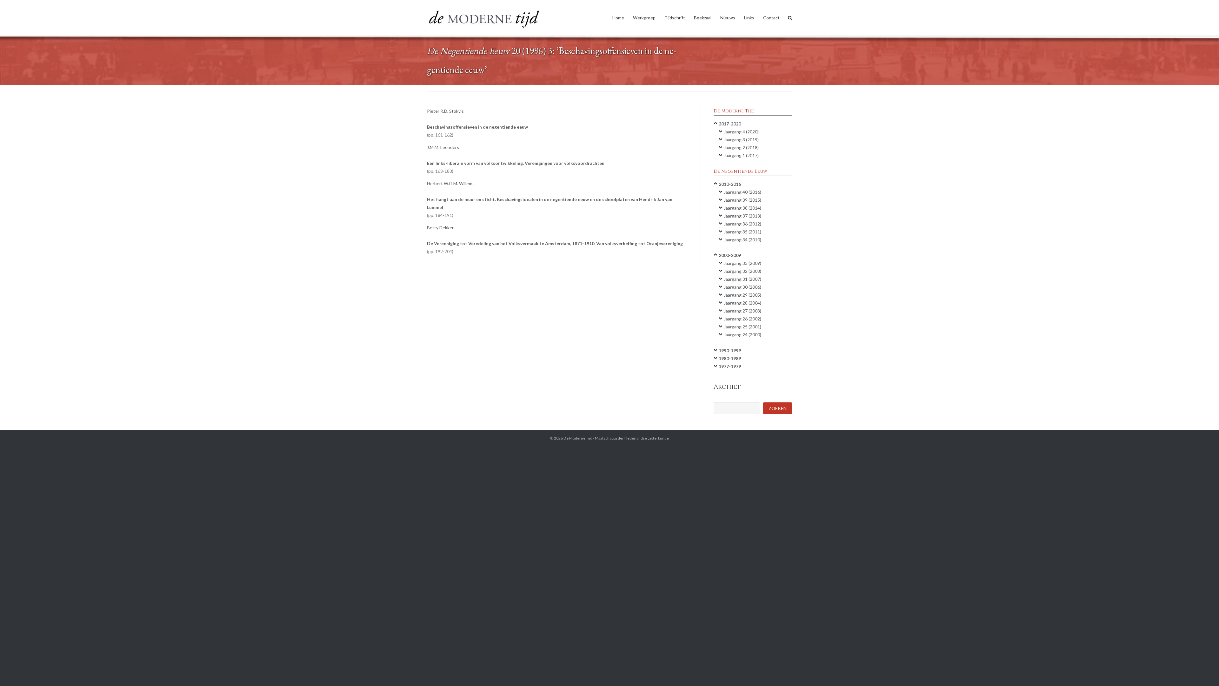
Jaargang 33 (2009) (742, 263)
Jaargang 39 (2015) (742, 200)
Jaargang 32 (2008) (742, 271)
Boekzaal (702, 17)
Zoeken (778, 408)
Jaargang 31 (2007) (742, 279)
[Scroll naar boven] (1203, 670)
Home (618, 17)
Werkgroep (644, 17)
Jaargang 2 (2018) (741, 147)
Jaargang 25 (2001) (742, 326)
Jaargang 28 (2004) (742, 303)
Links (749, 17)
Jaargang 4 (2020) (741, 131)
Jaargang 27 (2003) (742, 310)
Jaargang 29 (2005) (742, 295)
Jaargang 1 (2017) (741, 155)
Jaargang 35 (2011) (742, 231)
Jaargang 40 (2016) (742, 192)
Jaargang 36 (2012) (742, 223)
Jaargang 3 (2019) (741, 139)
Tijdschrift (674, 17)
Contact (771, 17)
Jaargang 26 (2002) (742, 318)
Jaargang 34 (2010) (742, 239)
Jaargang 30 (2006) (742, 287)
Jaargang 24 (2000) (742, 334)
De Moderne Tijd (577, 438)
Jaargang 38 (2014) (742, 208)
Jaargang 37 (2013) (742, 216)
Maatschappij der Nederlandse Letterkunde (632, 438)
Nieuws (727, 17)
